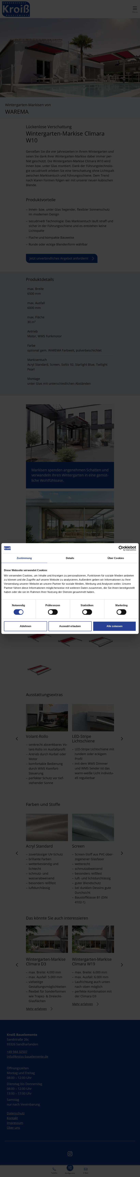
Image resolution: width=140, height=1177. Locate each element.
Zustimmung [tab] (24, 558)
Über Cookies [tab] (116, 558)
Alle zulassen (114, 626)
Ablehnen (25, 626)
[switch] (53, 612)
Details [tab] (70, 558)
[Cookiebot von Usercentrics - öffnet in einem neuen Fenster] (121, 548)
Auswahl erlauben (70, 626)
